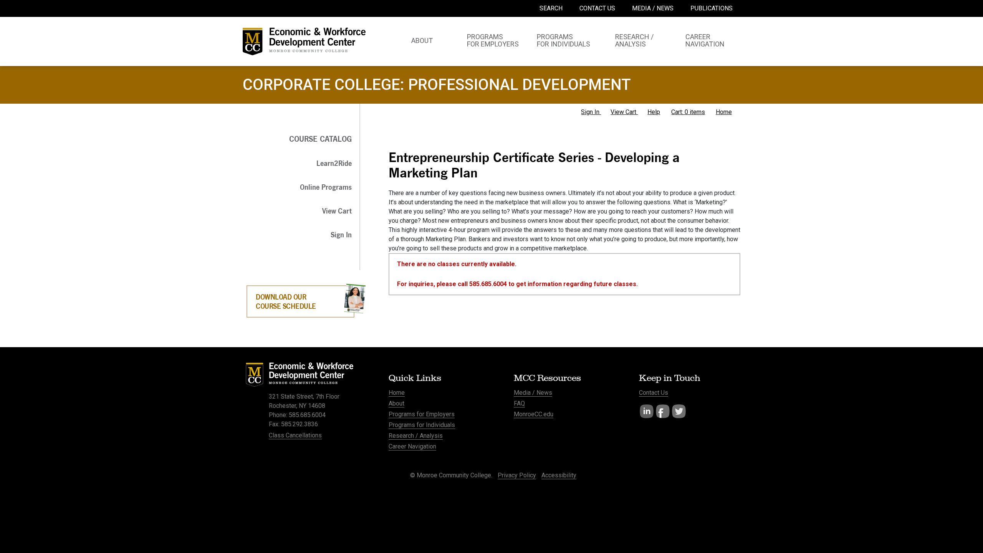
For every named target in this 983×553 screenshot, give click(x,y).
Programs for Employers (422, 414)
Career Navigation (412, 446)
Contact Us (653, 392)
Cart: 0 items (688, 112)
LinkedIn (646, 411)
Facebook (662, 411)
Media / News (533, 392)
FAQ (519, 403)
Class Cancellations (295, 435)
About (396, 403)
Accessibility (558, 475)
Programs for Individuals (422, 425)
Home (724, 112)
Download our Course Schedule (286, 301)
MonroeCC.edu (533, 414)
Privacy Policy (517, 475)
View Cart (624, 112)
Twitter (679, 411)
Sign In (591, 112)
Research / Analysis (416, 435)
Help (653, 112)
